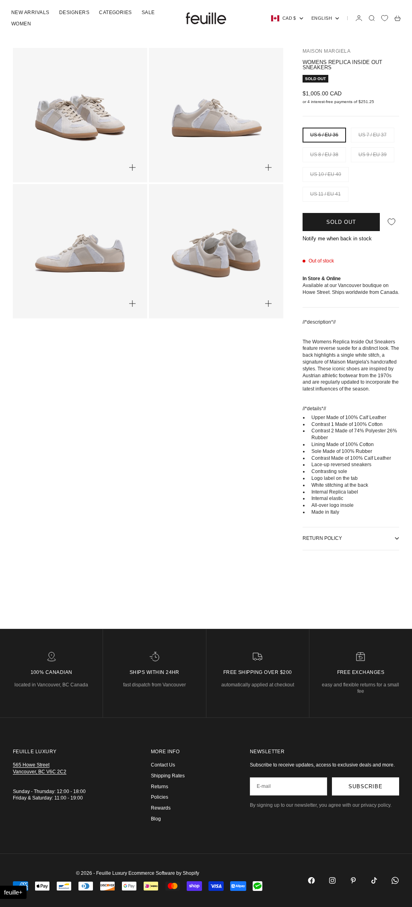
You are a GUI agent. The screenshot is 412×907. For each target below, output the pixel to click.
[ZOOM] (132, 167)
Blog (156, 819)
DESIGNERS (74, 12)
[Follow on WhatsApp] (395, 880)
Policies (159, 797)
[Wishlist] (384, 18)
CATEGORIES (115, 12)
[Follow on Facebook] (311, 880)
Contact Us (163, 765)
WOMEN (21, 24)
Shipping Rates (168, 776)
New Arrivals (30, 12)
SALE (148, 12)
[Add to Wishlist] (391, 222)
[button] (13, 892)
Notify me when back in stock (337, 239)
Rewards (161, 808)
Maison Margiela (326, 51)
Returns (159, 786)
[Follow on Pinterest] (353, 880)
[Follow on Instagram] (332, 880)
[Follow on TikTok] (374, 880)
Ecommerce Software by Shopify (163, 873)
